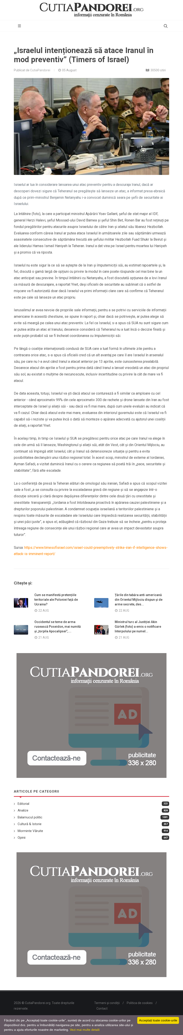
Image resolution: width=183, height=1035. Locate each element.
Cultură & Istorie (30, 824)
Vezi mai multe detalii (85, 1029)
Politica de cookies (140, 1003)
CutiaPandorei (40, 70)
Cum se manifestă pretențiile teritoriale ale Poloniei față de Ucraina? (56, 599)
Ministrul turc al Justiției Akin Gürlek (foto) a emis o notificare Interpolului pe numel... (138, 626)
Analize (23, 810)
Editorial (23, 804)
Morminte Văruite (30, 831)
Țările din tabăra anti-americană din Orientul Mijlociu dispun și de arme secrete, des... (138, 599)
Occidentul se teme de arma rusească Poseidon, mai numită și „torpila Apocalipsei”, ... (57, 626)
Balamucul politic (30, 817)
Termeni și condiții (107, 1003)
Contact (102, 1008)
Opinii (21, 838)
